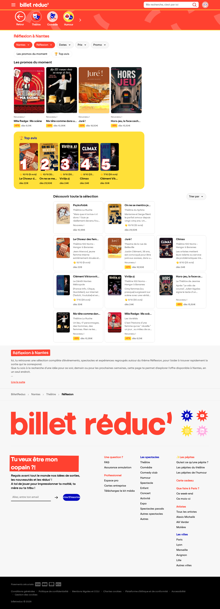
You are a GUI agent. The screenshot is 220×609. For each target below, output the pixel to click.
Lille (178, 560)
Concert (145, 493)
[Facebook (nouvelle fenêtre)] (187, 416)
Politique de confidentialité (53, 591)
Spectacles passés (152, 508)
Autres (144, 519)
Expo (143, 503)
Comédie (146, 467)
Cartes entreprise (115, 485)
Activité (145, 498)
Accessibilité (178, 591)
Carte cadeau (185, 480)
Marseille (182, 550)
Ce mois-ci (183, 498)
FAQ (106, 462)
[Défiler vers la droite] (80, 20)
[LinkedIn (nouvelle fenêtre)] (202, 431)
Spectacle (146, 483)
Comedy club (148, 472)
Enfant (144, 488)
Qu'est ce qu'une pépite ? (192, 462)
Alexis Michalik (185, 517)
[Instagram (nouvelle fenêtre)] (187, 431)
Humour (145, 478)
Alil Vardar (182, 522)
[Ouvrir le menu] (15, 5)
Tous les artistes (186, 512)
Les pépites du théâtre (190, 467)
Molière (181, 527)
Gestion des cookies (26, 594)
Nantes (35, 394)
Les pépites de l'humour (191, 472)
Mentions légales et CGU (86, 591)
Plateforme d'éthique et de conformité (146, 591)
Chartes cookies (112, 591)
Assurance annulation (117, 467)
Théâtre (51, 394)
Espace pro (111, 480)
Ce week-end (184, 493)
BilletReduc (18, 394)
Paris (179, 539)
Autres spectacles (151, 514)
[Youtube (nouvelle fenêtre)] (202, 416)
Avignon (181, 555)
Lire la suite (18, 382)
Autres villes (184, 565)
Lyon (179, 544)
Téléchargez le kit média (119, 491)
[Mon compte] (205, 5)
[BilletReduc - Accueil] (34, 5)
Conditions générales (23, 591)
